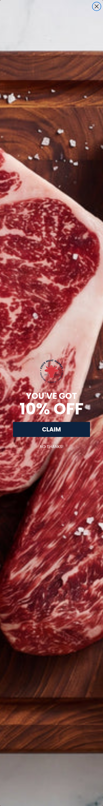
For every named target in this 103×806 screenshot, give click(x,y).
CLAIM (51, 429)
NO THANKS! (52, 445)
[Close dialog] (96, 6)
